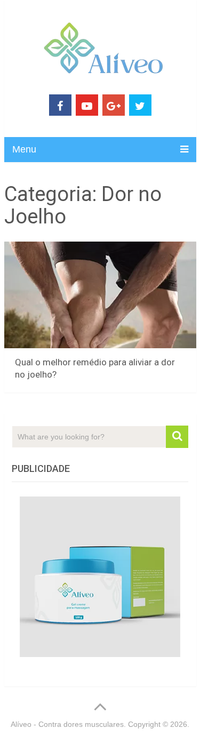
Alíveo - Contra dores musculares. (68, 724)
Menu (24, 149)
